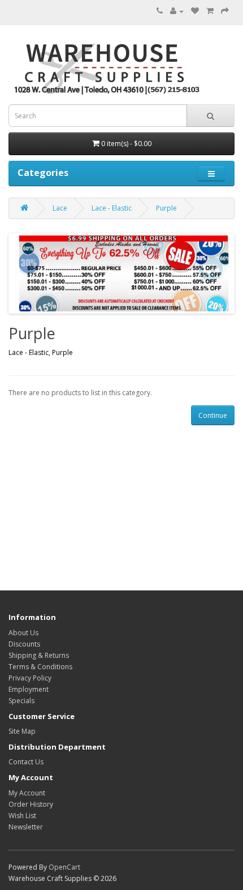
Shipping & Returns (38, 655)
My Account (26, 793)
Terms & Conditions (40, 666)
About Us (23, 632)
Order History (30, 804)
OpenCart (64, 867)
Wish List (22, 815)
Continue (212, 415)
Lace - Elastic (112, 208)
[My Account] (177, 11)
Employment (28, 689)
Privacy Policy (29, 678)
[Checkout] (225, 11)
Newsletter (25, 827)
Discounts (24, 644)
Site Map (22, 731)
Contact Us (26, 762)
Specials (21, 700)
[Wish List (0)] (195, 11)
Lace (60, 208)
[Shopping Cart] (210, 11)
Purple (166, 208)
